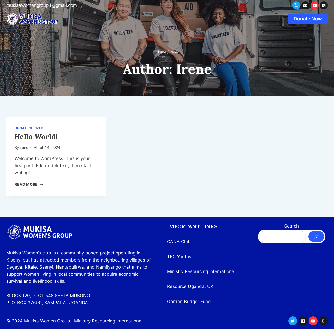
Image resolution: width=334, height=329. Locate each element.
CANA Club (179, 241)
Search (291, 226)
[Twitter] (296, 5)
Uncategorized (29, 128)
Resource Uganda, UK (190, 286)
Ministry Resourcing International (201, 271)
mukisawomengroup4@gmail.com (41, 5)
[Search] (316, 236)
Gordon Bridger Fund (189, 301)
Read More (29, 184)
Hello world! (36, 136)
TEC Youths (179, 256)
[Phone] (324, 5)
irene (24, 147)
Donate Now (308, 19)
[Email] (305, 5)
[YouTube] (315, 5)
